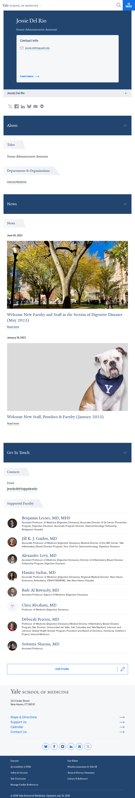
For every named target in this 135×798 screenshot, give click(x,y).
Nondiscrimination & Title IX (82, 766)
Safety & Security (19, 772)
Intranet (15, 760)
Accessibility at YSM (21, 766)
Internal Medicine (17, 182)
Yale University (18, 778)
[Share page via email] (35, 106)
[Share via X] (10, 106)
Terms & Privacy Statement (81, 772)
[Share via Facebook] (16, 106)
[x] (87, 746)
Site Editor (73, 760)
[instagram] (62, 746)
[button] (29, 41)
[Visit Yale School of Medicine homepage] (40, 692)
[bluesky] (45, 746)
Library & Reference (78, 778)
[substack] (79, 746)
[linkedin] (71, 746)
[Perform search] (119, 5)
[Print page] (42, 106)
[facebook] (54, 746)
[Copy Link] (125, 125)
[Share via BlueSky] (29, 106)
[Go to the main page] (22, 5)
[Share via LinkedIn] (23, 106)
